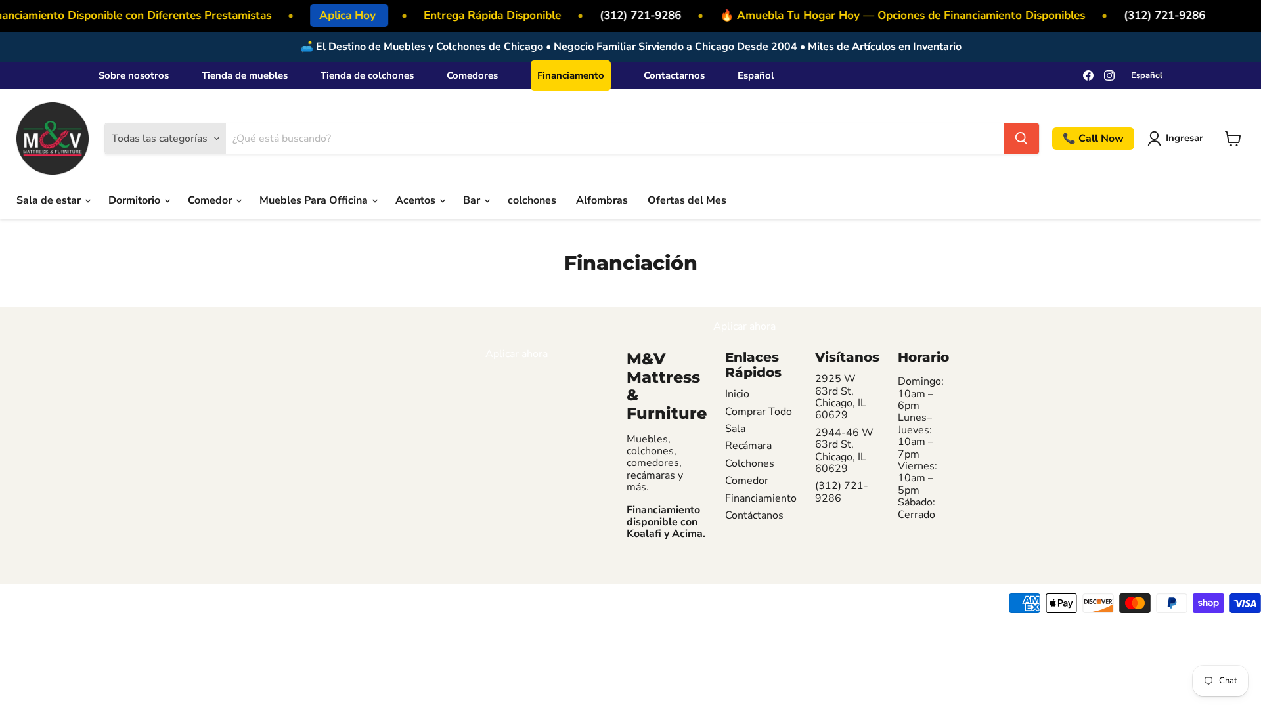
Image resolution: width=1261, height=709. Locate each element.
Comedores (472, 75)
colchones (532, 200)
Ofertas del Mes (687, 200)
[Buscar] (1021, 138)
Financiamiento (761, 498)
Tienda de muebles (245, 75)
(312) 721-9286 (638, 15)
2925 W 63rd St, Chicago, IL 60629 (840, 397)
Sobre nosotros (134, 75)
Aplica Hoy (345, 15)
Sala (735, 429)
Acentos (416, 200)
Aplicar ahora (516, 354)
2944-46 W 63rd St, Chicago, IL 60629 (844, 451)
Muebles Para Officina (314, 200)
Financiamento (570, 75)
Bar (473, 200)
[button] (1177, 138)
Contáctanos (754, 515)
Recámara (748, 446)
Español (756, 75)
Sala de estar (49, 200)
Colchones (749, 463)
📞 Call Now (1093, 138)
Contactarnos (674, 75)
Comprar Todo (758, 412)
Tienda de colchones (367, 75)
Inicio (737, 394)
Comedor (211, 200)
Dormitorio (135, 200)
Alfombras (602, 200)
